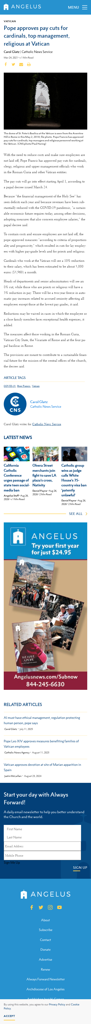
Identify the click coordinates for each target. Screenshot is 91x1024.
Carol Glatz (11, 52)
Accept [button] (9, 1016)
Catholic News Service (37, 52)
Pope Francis (23, 386)
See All (76, 514)
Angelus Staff (11, 495)
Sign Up (80, 867)
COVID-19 (9, 386)
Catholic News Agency (16, 752)
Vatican (10, 21)
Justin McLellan (12, 776)
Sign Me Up (12, 862)
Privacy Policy (57, 1004)
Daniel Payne (39, 490)
